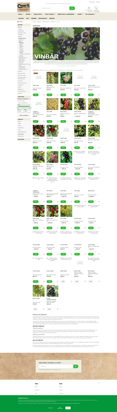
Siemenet (80, 14)
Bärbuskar (21, 42)
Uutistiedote (21, 127)
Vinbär (21, 52)
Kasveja (20, 14)
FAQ (36, 393)
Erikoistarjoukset (42, 18)
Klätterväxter (22, 60)
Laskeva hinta (69, 70)
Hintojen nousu (61, 70)
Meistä (19, 121)
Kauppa (98, 1)
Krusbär (21, 50)
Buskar (20, 41)
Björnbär (22, 43)
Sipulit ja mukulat (49, 14)
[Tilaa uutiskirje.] (75, 366)
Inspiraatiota (21, 134)
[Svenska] (18, 21)
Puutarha (28, 14)
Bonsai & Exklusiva (23, 69)
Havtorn (21, 48)
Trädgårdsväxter (22, 38)
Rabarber (22, 51)
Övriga (21, 55)
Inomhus (20, 29)
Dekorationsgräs (23, 57)
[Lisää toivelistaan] (44, 94)
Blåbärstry (22, 46)
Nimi (46, 70)
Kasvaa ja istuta (38, 14)
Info (63, 281)
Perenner (21, 62)
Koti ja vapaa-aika (90, 14)
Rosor (20, 65)
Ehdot (36, 386)
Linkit (19, 129)
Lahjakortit (21, 18)
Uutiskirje (61, 393)
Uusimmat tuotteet (78, 70)
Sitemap (20, 93)
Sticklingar (20, 34)
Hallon (21, 47)
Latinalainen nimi (53, 70)
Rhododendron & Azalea (24, 64)
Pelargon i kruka (22, 32)
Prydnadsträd (22, 66)
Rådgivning (33, 18)
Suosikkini (37, 390)
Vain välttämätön (59, 408)
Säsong (20, 36)
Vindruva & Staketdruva (25, 53)
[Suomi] (19, 21)
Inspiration (51, 18)
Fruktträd (21, 56)
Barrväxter (21, 39)
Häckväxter (21, 59)
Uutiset (19, 125)
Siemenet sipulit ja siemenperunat (66, 14)
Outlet (27, 18)
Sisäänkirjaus (92, 1)
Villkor (19, 123)
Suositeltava (41, 70)
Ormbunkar (21, 61)
